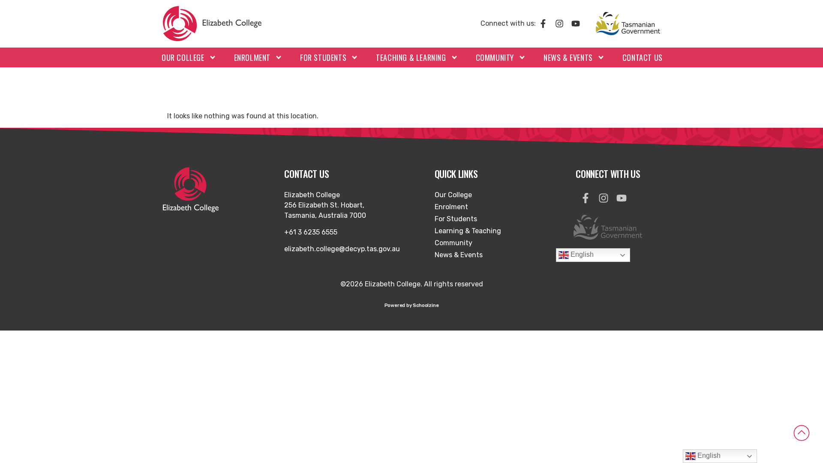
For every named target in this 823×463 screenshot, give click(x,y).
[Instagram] (559, 23)
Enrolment (252, 57)
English (581, 255)
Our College (183, 57)
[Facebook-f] (543, 23)
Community (495, 57)
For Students (323, 57)
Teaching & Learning (411, 57)
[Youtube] (575, 23)
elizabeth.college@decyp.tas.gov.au (342, 249)
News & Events (568, 57)
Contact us (642, 57)
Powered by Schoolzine (411, 305)
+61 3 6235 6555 (310, 232)
